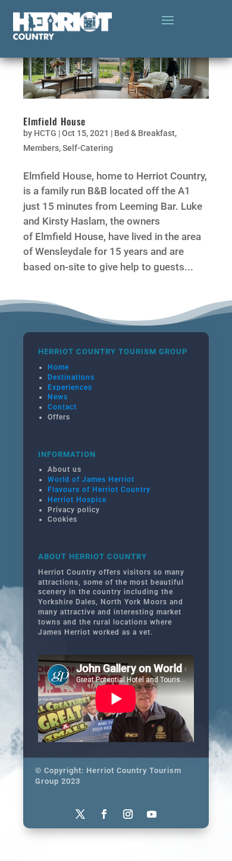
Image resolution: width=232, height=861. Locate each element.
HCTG (45, 133)
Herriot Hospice (77, 500)
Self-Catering (87, 148)
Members (41, 148)
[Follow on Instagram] (127, 814)
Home (58, 367)
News (58, 397)
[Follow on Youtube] (151, 814)
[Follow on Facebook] (104, 814)
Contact (62, 407)
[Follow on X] (80, 814)
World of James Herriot (91, 479)
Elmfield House (54, 121)
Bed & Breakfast (144, 133)
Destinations (71, 377)
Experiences (70, 387)
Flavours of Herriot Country (99, 489)
